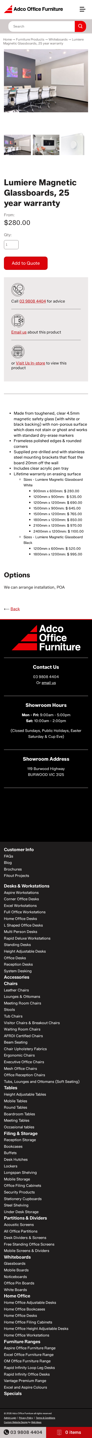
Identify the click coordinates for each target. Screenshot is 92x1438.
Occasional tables (19, 1127)
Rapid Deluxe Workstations (27, 938)
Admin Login (10, 1417)
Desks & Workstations (26, 886)
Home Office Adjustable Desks (30, 1302)
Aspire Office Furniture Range (29, 1348)
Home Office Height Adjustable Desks (36, 1328)
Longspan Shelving (20, 1172)
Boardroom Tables (19, 1114)
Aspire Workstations (21, 892)
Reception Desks (18, 964)
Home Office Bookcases (24, 1309)
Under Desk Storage (21, 1212)
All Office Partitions (21, 1231)
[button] (85, 11)
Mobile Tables (15, 1101)
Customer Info (19, 849)
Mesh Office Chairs (20, 1068)
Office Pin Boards (19, 1283)
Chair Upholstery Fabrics (25, 1049)
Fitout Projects (16, 875)
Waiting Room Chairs (22, 1029)
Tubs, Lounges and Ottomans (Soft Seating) (41, 1081)
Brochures (13, 869)
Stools (9, 1009)
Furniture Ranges (22, 1341)
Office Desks (15, 958)
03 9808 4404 (25, 1432)
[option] (46, 80)
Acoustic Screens (19, 1224)
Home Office (17, 1296)
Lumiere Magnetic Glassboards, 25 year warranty (43, 41)
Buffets (10, 1153)
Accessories (16, 977)
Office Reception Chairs (24, 1075)
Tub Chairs (13, 1016)
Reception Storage (20, 1140)
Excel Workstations (20, 905)
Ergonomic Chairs (19, 1055)
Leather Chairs (16, 990)
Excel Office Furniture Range (28, 1354)
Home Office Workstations (26, 1335)
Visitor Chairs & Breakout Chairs (32, 1023)
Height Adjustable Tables (25, 1094)
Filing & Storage (21, 1133)
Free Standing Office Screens (29, 1244)
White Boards (15, 1290)
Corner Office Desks (21, 899)
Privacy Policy (26, 1417)
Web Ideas (36, 1422)
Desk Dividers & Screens (25, 1237)
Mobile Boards (16, 1270)
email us (49, 683)
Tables (10, 1087)
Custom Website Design (16, 1422)
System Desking (18, 971)
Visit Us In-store (30, 363)
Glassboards (15, 1263)
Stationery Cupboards (23, 1199)
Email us (18, 332)
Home (7, 39)
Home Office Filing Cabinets (28, 1322)
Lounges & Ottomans (22, 996)
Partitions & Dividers (25, 1218)
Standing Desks (17, 945)
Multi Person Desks (20, 932)
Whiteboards (58, 39)
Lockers (10, 1166)
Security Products (19, 1192)
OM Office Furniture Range (27, 1361)
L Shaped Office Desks (23, 925)
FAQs (8, 856)
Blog (8, 862)
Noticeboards (15, 1277)
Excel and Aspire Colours (25, 1387)
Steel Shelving (16, 1205)
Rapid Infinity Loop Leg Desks (29, 1367)
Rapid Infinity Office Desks (27, 1374)
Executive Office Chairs (24, 1062)
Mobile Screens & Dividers (26, 1251)
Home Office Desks (20, 918)
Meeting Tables (16, 1120)
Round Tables (15, 1107)
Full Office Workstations (25, 912)
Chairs (10, 983)
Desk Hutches (16, 1159)
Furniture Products (30, 39)
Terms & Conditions (45, 1417)
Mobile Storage (17, 1179)
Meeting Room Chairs (22, 1003)
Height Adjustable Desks (25, 951)
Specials (13, 1393)
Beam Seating (15, 1042)
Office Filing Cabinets (22, 1185)
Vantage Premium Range (25, 1381)
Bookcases (13, 1146)
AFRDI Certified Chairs (23, 1036)
